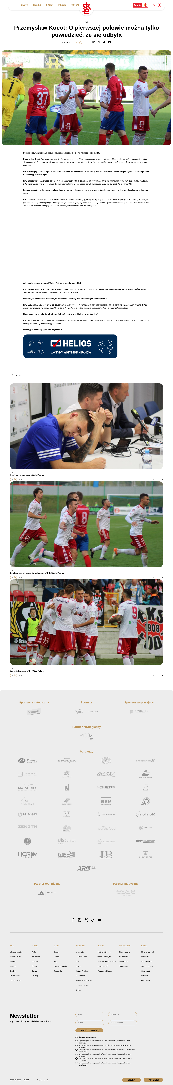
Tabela (34, 966)
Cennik (56, 952)
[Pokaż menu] (13, 5)
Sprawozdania (15, 976)
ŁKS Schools (80, 976)
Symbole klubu (15, 957)
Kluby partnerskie (82, 985)
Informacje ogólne (16, 952)
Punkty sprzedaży (60, 966)
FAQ (55, 961)
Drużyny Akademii (82, 971)
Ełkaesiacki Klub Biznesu (106, 961)
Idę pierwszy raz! (147, 952)
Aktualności (36, 957)
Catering (35, 976)
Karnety (56, 957)
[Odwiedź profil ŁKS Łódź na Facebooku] (73, 920)
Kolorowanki (145, 980)
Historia (13, 961)
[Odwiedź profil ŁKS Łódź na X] (86, 920)
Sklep (49, 5)
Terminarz (35, 961)
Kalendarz (13, 966)
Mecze (62, 5)
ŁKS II (78, 961)
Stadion (13, 971)
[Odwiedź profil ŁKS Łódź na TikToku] (92, 920)
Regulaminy (58, 971)
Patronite (144, 976)
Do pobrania (124, 957)
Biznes (37, 5)
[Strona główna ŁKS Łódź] (86, 8)
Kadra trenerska (82, 957)
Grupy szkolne (146, 961)
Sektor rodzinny (147, 966)
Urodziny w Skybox (104, 971)
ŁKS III (78, 966)
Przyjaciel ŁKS (102, 966)
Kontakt (78, 990)
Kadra (34, 952)
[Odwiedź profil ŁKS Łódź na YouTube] (99, 920)
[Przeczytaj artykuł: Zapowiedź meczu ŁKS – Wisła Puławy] (86, 622)
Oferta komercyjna (104, 957)
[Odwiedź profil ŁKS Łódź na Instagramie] (79, 920)
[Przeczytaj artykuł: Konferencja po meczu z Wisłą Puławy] (86, 426)
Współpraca (123, 966)
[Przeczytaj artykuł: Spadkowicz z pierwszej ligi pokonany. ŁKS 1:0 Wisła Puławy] (86, 524)
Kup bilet (153, 1080)
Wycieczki (145, 957)
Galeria (34, 971)
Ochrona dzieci (15, 980)
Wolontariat (145, 971)
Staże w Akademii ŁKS (84, 980)
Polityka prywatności (43, 1080)
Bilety (24, 5)
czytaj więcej (82, 1042)
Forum (75, 5)
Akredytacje (123, 961)
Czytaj (156, 479)
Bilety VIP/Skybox (103, 952)
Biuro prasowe (124, 952)
